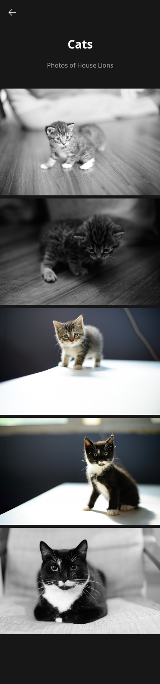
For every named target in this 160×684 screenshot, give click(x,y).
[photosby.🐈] (12, 12)
